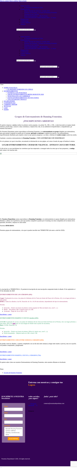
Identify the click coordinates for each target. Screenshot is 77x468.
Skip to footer (22, 1)
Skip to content (4, 1)
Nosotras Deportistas (7, 459)
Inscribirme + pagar (6, 314)
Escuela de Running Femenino (13, 372)
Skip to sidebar (13, 1)
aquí (13, 323)
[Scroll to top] (1, 467)
